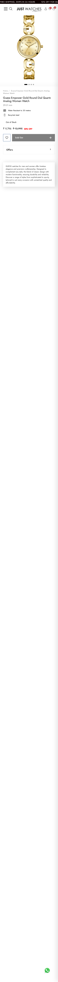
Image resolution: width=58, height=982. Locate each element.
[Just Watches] (29, 8)
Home (5, 91)
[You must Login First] (7, 137)
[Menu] (5, 9)
